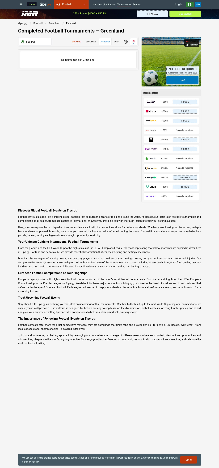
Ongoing (76, 42)
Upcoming (91, 42)
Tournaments (124, 4)
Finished (105, 42)
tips (45, 4)
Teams (136, 4)
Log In (178, 4)
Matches (97, 4)
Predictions (109, 4)
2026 (116, 42)
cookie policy (32, 461)
